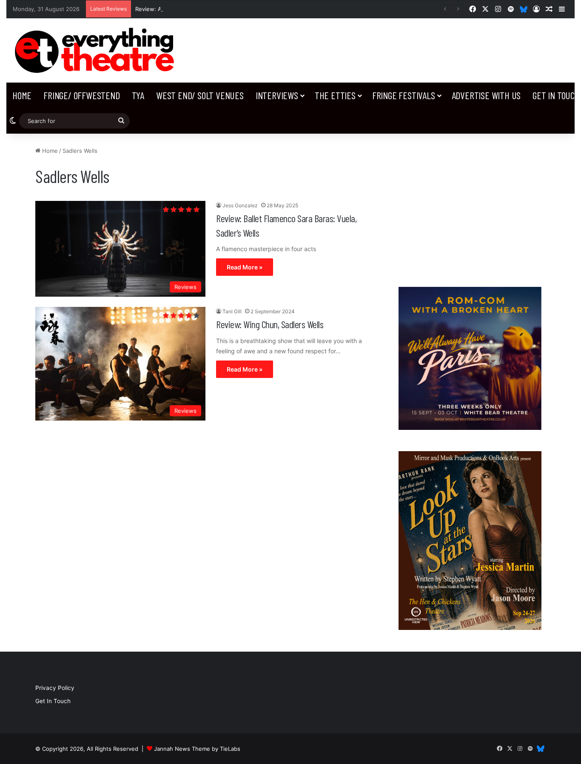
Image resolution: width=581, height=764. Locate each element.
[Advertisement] (470, 206)
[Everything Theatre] (96, 50)
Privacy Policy (54, 687)
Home (21, 95)
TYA (138, 95)
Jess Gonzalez (240, 205)
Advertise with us (486, 95)
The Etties (335, 95)
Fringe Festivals (403, 95)
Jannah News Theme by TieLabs (197, 748)
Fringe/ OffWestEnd (81, 95)
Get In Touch (53, 701)
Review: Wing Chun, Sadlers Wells (269, 324)
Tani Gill (232, 311)
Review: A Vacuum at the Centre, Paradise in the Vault (207, 9)
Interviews (277, 95)
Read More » (244, 267)
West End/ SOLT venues (200, 95)
